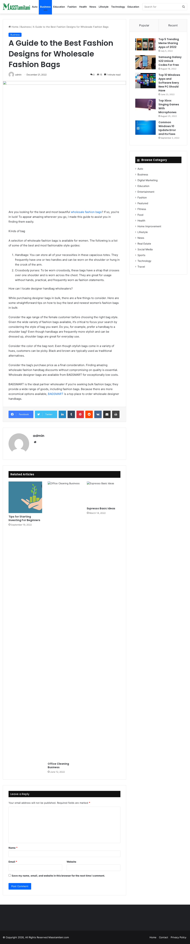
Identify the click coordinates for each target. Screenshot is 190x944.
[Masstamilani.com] (17, 7)
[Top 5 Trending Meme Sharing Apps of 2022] (145, 44)
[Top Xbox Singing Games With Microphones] (145, 104)
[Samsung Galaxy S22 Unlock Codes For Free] (145, 62)
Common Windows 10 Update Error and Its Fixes (167, 128)
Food (140, 214)
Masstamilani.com (58, 937)
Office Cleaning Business (58, 765)
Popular (144, 25)
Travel (141, 266)
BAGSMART (55, 394)
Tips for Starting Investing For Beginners (24, 518)
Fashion (72, 6)
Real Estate (144, 243)
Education (59, 6)
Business (45, 6)
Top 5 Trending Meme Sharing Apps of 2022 (168, 43)
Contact (163, 937)
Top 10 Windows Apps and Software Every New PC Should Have (169, 82)
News (92, 6)
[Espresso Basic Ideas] (103, 493)
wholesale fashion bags (86, 212)
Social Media (145, 249)
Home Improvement (149, 226)
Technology (118, 6)
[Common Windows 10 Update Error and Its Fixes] (145, 127)
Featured (142, 203)
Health (83, 6)
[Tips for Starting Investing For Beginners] (25, 497)
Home (14, 26)
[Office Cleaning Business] (64, 620)
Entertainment (145, 191)
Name (13, 847)
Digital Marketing (147, 180)
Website (71, 861)
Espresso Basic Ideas (101, 508)
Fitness (141, 209)
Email (13, 861)
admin (38, 435)
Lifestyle (104, 6)
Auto (34, 6)
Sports (141, 255)
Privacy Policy (178, 937)
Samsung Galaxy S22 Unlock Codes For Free (169, 61)
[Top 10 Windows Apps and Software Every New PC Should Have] (145, 80)
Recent (173, 25)
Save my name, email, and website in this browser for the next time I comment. (58, 875)
